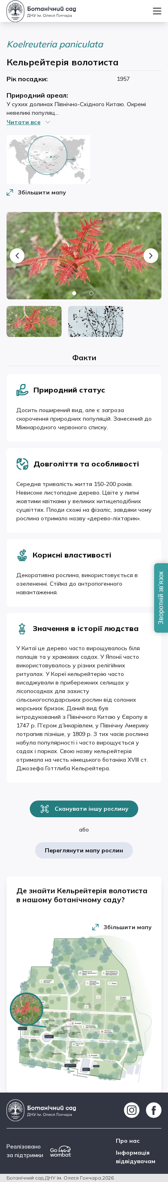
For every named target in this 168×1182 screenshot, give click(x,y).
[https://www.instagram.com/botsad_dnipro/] (131, 1110)
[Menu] (157, 11)
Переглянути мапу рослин (84, 850)
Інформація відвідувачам (135, 1157)
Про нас (128, 1140)
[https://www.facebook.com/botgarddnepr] (153, 1110)
